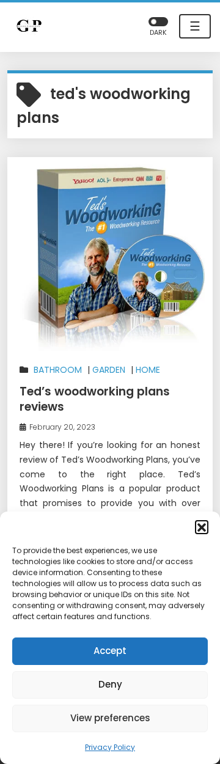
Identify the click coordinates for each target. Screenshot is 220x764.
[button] (202, 527)
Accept (110, 650)
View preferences (110, 717)
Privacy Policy (110, 747)
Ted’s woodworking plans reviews (95, 399)
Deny (110, 684)
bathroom (58, 370)
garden (108, 370)
